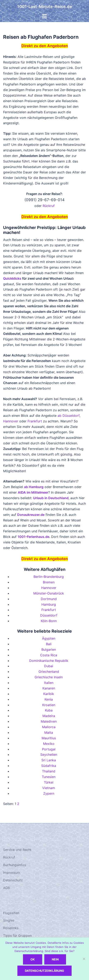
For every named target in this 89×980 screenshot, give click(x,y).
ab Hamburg (33, 487)
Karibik (48, 694)
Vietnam (48, 788)
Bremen (49, 582)
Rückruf (49, 206)
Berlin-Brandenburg (49, 577)
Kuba (49, 710)
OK (32, 959)
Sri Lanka (48, 760)
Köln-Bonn (49, 621)
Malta (48, 732)
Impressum (11, 872)
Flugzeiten (11, 913)
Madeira (48, 716)
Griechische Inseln (49, 677)
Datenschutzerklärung (44, 970)
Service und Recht (17, 850)
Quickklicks (12, 278)
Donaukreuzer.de (30, 515)
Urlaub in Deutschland (51, 498)
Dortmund (49, 599)
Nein (55, 959)
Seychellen (48, 754)
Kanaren (48, 688)
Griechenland (48, 671)
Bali (49, 644)
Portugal (48, 749)
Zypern (48, 793)
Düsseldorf (48, 615)
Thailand (48, 771)
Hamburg (48, 604)
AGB (6, 888)
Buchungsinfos (14, 865)
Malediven (49, 721)
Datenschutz (13, 880)
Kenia (48, 699)
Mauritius (49, 738)
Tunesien (48, 777)
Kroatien (48, 705)
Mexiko (48, 744)
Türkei (48, 782)
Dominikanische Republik (48, 661)
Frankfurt (35, 421)
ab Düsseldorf (68, 415)
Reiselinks (10, 928)
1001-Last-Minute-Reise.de (44, 6)
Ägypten (48, 638)
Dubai (48, 666)
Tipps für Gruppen (17, 935)
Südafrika (48, 766)
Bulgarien (48, 649)
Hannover (10, 421)
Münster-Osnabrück (48, 593)
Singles (8, 920)
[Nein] (84, 959)
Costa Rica (48, 655)
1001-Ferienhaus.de (33, 537)
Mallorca (48, 727)
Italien (48, 683)
